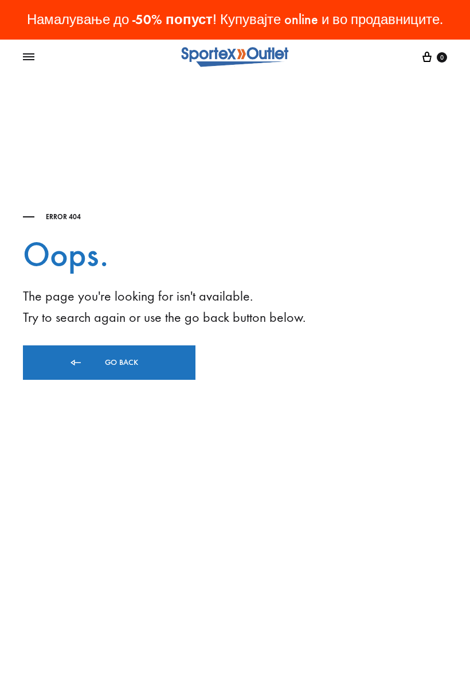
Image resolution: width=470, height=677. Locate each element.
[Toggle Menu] (28, 57)
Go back (120, 362)
